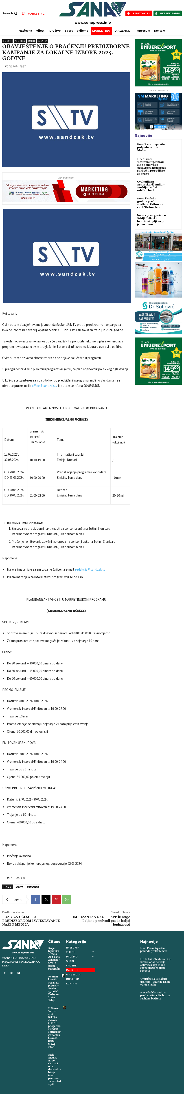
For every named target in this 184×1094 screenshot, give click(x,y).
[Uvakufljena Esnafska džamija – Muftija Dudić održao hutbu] (173, 185)
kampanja (33, 886)
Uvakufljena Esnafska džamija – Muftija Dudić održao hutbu (151, 186)
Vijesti (7, 41)
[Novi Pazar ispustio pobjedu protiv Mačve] (173, 148)
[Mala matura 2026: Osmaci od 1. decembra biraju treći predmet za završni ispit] (65, 1054)
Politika (20, 41)
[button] (10, 13)
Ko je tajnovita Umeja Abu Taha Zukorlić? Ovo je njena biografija (54, 958)
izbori (18, 886)
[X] (46, 899)
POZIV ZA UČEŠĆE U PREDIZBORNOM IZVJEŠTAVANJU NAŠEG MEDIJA (31, 921)
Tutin (31, 41)
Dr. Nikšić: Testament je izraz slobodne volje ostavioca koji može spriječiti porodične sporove (151, 166)
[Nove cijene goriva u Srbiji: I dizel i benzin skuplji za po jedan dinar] (173, 219)
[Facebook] (35, 899)
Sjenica (42, 41)
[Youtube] (18, 973)
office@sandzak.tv (44, 386)
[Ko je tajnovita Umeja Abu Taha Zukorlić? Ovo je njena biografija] (64, 947)
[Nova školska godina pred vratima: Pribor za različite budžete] (173, 202)
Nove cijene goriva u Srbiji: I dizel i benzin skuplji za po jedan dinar (151, 220)
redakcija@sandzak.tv (90, 569)
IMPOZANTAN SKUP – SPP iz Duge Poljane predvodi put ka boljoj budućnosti (101, 921)
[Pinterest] (56, 899)
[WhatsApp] (66, 899)
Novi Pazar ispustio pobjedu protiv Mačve (151, 147)
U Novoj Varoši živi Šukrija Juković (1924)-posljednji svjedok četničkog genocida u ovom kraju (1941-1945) (54, 1027)
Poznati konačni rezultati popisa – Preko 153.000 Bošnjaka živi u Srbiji (53, 988)
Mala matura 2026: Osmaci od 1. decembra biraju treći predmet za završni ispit (54, 1069)
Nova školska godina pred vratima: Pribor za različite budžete (150, 203)
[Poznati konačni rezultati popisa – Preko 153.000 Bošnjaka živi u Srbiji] (63, 975)
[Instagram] (11, 973)
